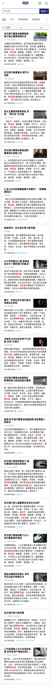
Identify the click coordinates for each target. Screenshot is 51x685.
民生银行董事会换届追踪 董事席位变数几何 (16, 151)
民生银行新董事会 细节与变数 (16, 73)
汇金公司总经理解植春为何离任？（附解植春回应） (25, 190)
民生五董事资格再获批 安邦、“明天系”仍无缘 (16, 112)
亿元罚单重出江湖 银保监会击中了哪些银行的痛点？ (17, 262)
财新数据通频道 (21, 219)
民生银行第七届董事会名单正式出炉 (22, 502)
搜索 (43, 11)
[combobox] (33, 27)
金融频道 (20, 64)
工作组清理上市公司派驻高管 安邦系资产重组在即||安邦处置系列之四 (17, 650)
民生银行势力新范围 (14, 612)
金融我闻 (18, 181)
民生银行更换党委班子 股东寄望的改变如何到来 (16, 462)
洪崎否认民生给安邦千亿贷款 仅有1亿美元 (17, 340)
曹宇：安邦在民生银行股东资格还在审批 (17, 301)
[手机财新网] (25, 3)
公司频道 (19, 527)
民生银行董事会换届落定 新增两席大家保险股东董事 (17, 379)
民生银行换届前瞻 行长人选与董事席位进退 (16, 536)
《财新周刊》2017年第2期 (24, 640)
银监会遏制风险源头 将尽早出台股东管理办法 (16, 575)
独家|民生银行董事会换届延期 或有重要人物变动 (24, 420)
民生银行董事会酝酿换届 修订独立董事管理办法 (16, 35)
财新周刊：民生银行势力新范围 (19, 227)
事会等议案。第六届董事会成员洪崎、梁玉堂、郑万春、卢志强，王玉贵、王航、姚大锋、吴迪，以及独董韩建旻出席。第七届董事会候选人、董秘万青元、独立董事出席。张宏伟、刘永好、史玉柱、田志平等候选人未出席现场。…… (24, 242)
